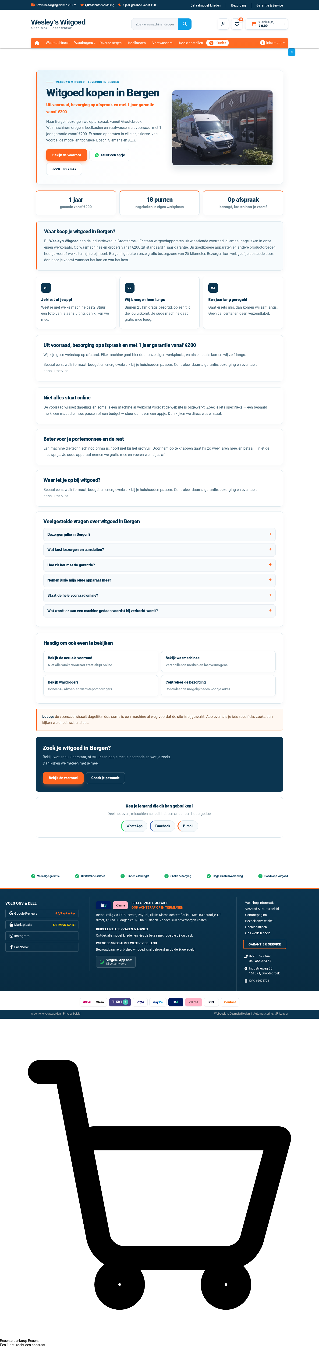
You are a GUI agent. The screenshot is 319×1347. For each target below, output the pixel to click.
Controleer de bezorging (198, 685)
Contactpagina (256, 915)
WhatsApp (134, 826)
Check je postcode (105, 778)
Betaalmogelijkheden (206, 5)
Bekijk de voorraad (66, 155)
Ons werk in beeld (257, 933)
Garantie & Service (269, 5)
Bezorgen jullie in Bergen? (68, 534)
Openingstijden (256, 927)
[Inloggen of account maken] (223, 24)
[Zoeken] (184, 24)
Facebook (162, 826)
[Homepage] (37, 43)
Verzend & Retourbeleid (262, 909)
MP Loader (281, 1013)
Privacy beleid (72, 1013)
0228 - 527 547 (64, 169)
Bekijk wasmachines (197, 661)
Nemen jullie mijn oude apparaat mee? (79, 580)
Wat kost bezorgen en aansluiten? (75, 549)
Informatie (273, 43)
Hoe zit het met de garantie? (71, 565)
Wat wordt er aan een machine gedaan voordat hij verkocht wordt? (102, 611)
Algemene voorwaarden (46, 1013)
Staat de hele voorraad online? (72, 595)
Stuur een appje (113, 155)
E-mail (188, 826)
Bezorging (238, 5)
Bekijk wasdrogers (80, 685)
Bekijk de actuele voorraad (80, 661)
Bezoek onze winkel (259, 921)
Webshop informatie (259, 903)
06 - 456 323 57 (260, 961)
